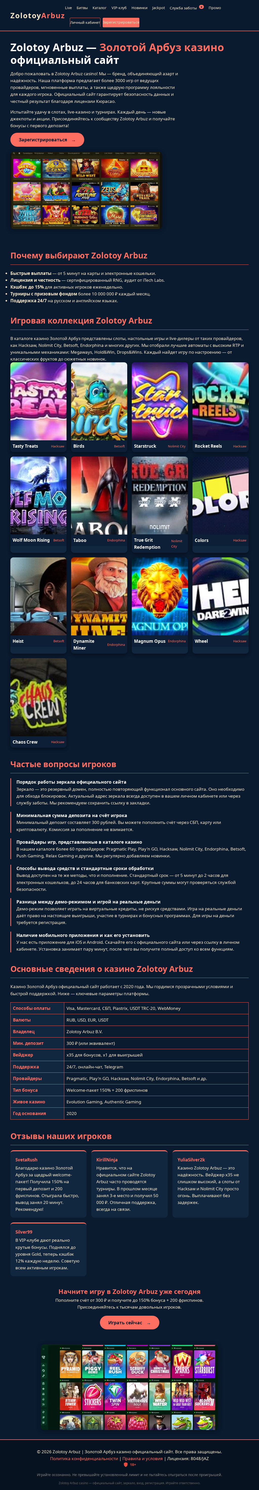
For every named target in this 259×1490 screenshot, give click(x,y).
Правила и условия (142, 1458)
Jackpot (158, 7)
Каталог (99, 7)
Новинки (139, 7)
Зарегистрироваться (121, 22)
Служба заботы (186, 7)
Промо (215, 7)
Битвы (82, 7)
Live (68, 7)
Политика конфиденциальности (84, 1458)
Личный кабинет (85, 22)
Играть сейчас (129, 1322)
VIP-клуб (119, 7)
